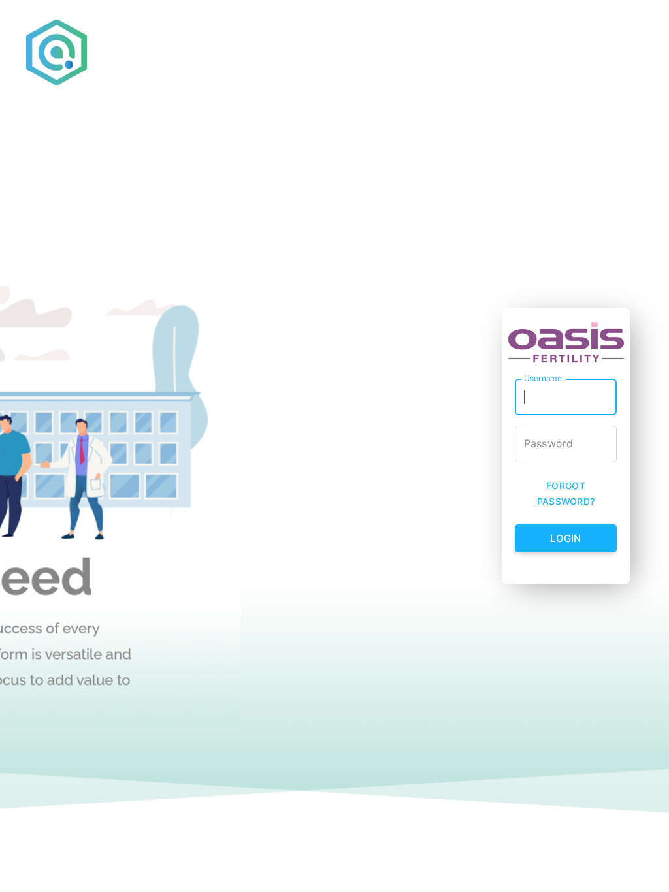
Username (543, 378)
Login (565, 538)
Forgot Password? (566, 493)
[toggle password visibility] (610, 444)
